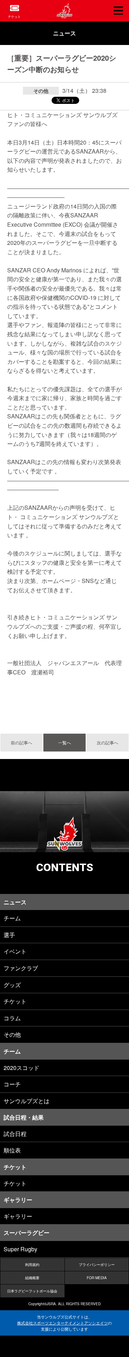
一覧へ (64, 742)
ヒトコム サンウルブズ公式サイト (64, 11)
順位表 (12, 1150)
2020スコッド (21, 1068)
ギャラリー (18, 1216)
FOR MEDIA (97, 1277)
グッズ (12, 985)
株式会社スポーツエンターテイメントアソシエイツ (62, 1323)
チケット (14, 16)
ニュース (64, 33)
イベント (15, 951)
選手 (9, 935)
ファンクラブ (21, 968)
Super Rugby (20, 1249)
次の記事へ (107, 742)
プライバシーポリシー (97, 1264)
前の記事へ (21, 742)
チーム (12, 918)
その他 (12, 1034)
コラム (12, 1018)
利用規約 (32, 1264)
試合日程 (15, 1134)
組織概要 (32, 1277)
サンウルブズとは (26, 1101)
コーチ (12, 1084)
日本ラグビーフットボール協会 (32, 1290)
